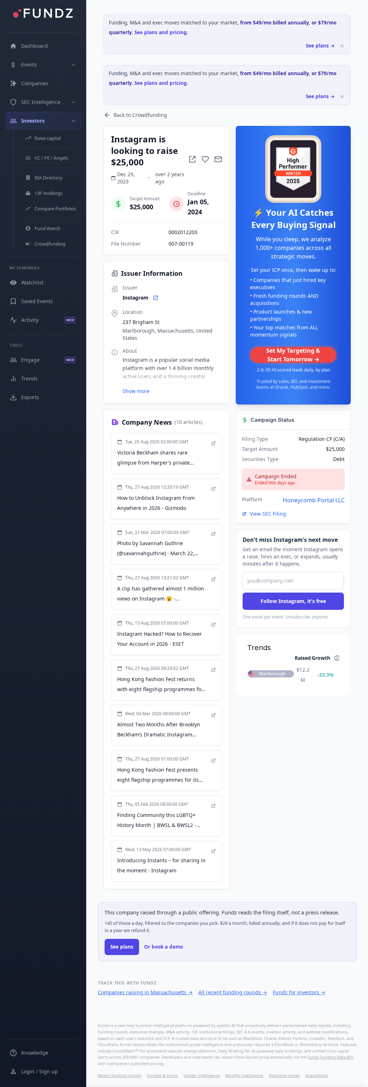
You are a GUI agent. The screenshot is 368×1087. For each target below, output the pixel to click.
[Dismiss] (342, 45)
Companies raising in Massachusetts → (145, 992)
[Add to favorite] (205, 159)
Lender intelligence (202, 1075)
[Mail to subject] (218, 159)
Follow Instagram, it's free (293, 601)
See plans (121, 947)
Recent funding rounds (119, 1075)
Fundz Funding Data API (330, 1057)
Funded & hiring (162, 1075)
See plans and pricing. (161, 32)
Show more (136, 391)
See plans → (320, 45)
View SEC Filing (268, 513)
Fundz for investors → (299, 992)
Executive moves (284, 1075)
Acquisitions (316, 1075)
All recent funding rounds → (232, 992)
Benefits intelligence (244, 1075)
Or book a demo (163, 947)
